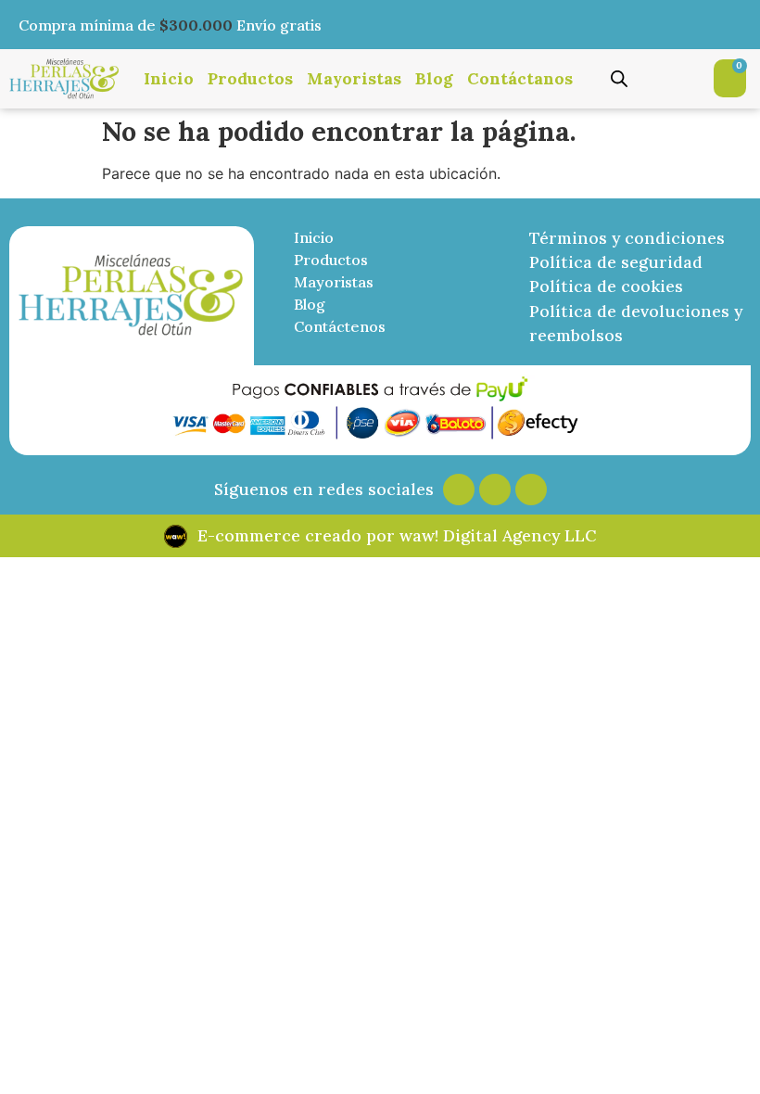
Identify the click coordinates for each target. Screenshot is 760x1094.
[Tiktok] (531, 489)
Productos (250, 78)
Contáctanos (520, 78)
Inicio (169, 78)
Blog (434, 78)
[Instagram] (459, 489)
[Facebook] (495, 489)
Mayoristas (354, 78)
